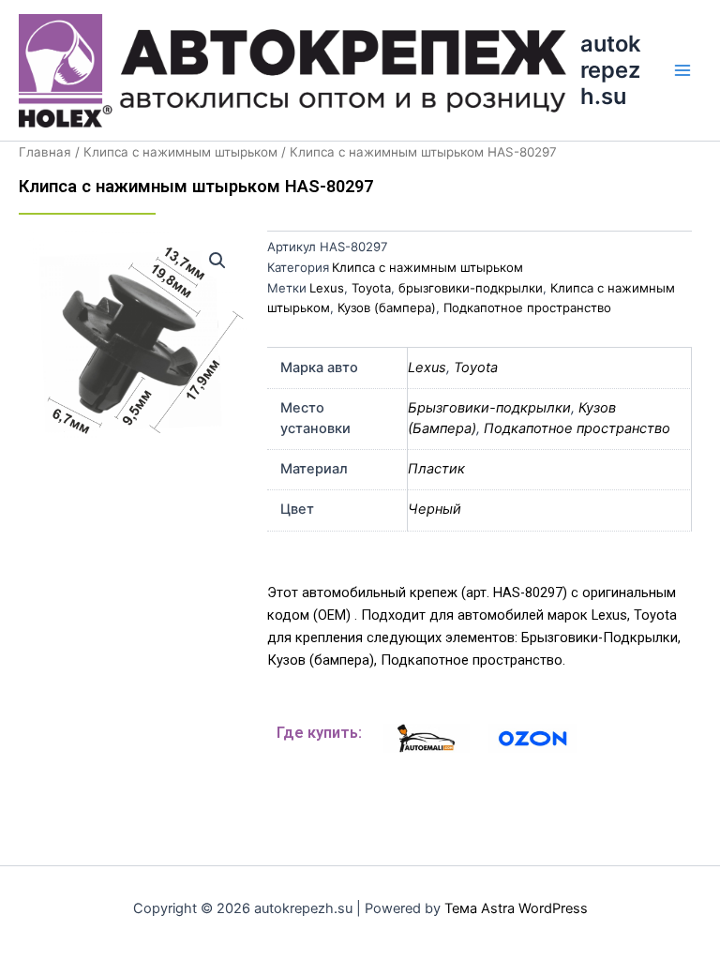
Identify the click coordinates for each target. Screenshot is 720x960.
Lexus (326, 287)
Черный (434, 509)
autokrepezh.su (610, 70)
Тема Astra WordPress (516, 908)
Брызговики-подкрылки (489, 407)
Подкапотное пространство (527, 307)
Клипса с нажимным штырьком (180, 151)
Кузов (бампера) (387, 307)
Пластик (436, 468)
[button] (217, 261)
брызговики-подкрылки (470, 287)
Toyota (371, 287)
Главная (45, 151)
